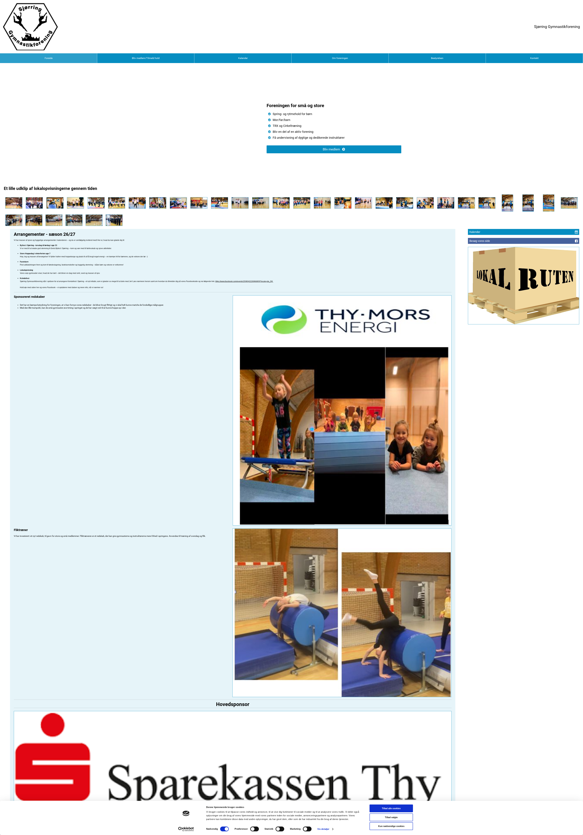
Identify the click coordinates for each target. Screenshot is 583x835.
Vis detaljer (323, 829)
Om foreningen (340, 58)
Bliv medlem (331, 149)
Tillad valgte (391, 817)
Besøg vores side (479, 240)
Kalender (243, 58)
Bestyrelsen (437, 58)
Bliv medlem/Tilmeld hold (146, 58)
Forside (49, 58)
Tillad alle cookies (391, 808)
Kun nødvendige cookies (391, 826)
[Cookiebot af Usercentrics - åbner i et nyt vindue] (186, 829)
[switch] (254, 828)
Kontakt (534, 58)
